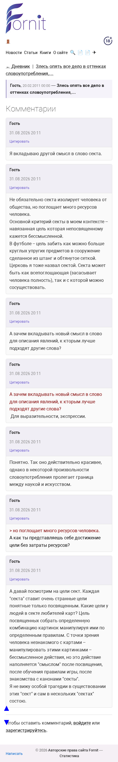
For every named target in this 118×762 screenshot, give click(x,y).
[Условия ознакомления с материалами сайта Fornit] (108, 42)
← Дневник (18, 66)
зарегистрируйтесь (26, 730)
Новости (14, 53)
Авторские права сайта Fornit (73, 750)
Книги (45, 53)
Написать (14, 753)
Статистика (69, 756)
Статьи (31, 53)
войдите (82, 723)
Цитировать (19, 141)
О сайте (60, 53)
